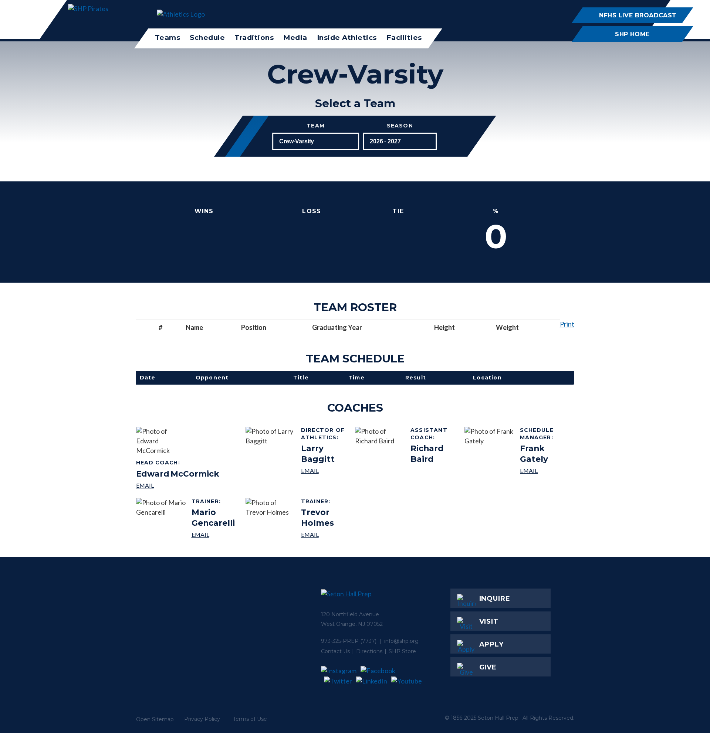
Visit (489, 621)
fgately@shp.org (544, 470)
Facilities (404, 37)
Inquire (494, 598)
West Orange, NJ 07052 (352, 624)
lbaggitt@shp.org (325, 470)
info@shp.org (401, 641)
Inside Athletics (347, 37)
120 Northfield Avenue (350, 614)
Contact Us (335, 651)
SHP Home (632, 34)
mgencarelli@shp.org (216, 534)
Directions (369, 651)
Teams (167, 37)
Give (488, 667)
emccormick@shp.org (177, 485)
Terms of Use (250, 719)
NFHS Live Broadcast (637, 15)
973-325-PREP (340, 641)
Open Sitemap (155, 719)
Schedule (207, 37)
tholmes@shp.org (325, 534)
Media (295, 37)
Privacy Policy (202, 719)
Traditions (254, 37)
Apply (491, 644)
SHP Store (402, 651)
